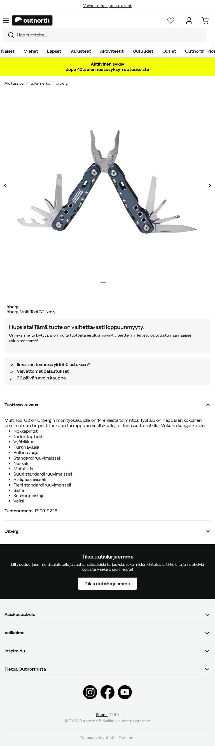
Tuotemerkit (39, 83)
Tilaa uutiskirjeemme (107, 583)
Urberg (61, 83)
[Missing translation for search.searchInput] (8, 35)
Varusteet (80, 51)
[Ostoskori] (205, 20)
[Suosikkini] (170, 20)
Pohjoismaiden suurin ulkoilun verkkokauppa (107, 11)
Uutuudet (143, 51)
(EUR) (107, 714)
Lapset (54, 51)
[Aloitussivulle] (32, 20)
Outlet (169, 51)
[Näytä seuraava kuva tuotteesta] (209, 185)
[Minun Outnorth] (189, 20)
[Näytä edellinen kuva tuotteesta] (5, 185)
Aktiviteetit (112, 51)
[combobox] (105, 35)
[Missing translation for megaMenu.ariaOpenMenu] (6, 20)
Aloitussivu (14, 83)
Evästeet (127, 737)
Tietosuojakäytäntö (97, 737)
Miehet (31, 51)
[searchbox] (110, 35)
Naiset (8, 51)
